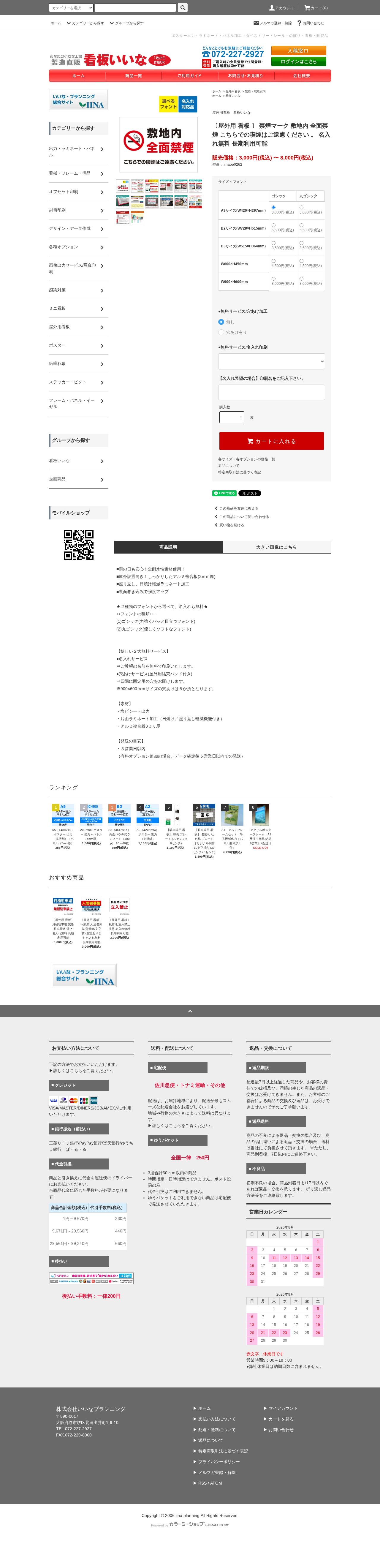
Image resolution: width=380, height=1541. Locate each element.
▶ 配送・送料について (214, 1429)
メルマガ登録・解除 (276, 23)
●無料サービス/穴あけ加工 (242, 311)
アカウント (285, 8)
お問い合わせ (313, 23)
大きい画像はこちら (276, 547)
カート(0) (319, 8)
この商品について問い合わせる (244, 517)
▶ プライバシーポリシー (216, 1461)
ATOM (216, 1483)
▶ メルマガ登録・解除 (214, 1472)
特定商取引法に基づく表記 (239, 472)
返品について (229, 466)
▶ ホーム (202, 1408)
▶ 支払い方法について (214, 1419)
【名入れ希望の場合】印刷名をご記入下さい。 (261, 378)
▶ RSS (200, 1483)
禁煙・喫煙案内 (255, 91)
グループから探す (129, 23)
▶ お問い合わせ (278, 1429)
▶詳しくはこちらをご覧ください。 (82, 1070)
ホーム (55, 23)
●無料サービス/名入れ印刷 (242, 347)
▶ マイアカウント (280, 1408)
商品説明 (168, 547)
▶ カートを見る (278, 1419)
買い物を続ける (231, 525)
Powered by (159, 1525)
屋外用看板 (233, 91)
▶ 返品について (208, 1440)
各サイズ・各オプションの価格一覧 (246, 459)
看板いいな (233, 95)
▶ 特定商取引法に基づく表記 (220, 1451)
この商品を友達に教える (239, 508)
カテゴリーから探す (88, 23)
